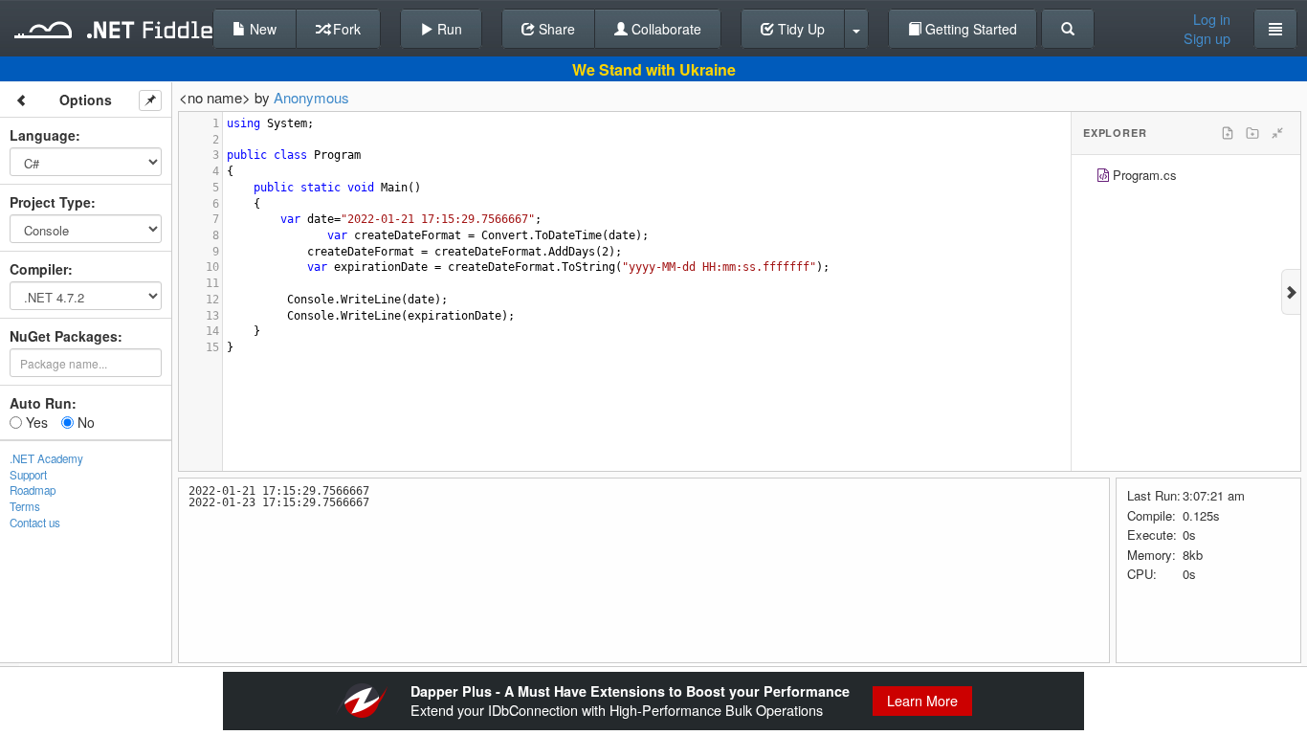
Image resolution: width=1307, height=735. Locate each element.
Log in (1211, 19)
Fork (345, 28)
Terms (25, 506)
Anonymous (311, 97)
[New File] (1227, 133)
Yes (35, 422)
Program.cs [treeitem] (1145, 175)
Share (555, 28)
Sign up (1207, 38)
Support (28, 474)
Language (43, 135)
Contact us (35, 522)
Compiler (39, 268)
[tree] (1186, 177)
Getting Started (969, 28)
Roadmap (32, 490)
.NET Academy (46, 458)
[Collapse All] (1277, 133)
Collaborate (664, 28)
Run (447, 28)
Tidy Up (799, 28)
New (261, 28)
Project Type (50, 202)
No (84, 422)
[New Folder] (1252, 133)
